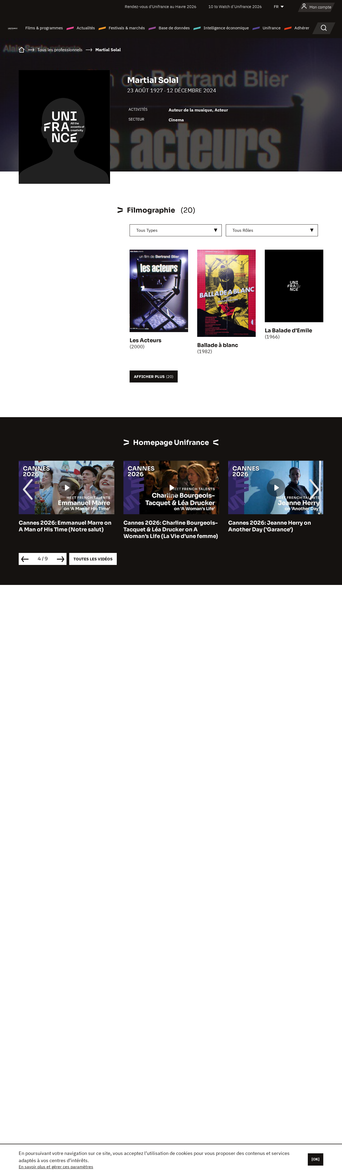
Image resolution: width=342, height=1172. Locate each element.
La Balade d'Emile (288, 330)
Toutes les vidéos (92, 558)
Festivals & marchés (127, 27)
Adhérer (301, 27)
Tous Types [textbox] (147, 230)
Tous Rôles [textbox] (242, 230)
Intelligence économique (226, 27)
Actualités (86, 27)
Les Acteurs (145, 340)
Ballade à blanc (217, 345)
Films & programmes (44, 27)
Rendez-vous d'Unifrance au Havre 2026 (160, 6)
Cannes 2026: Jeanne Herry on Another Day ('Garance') (209, 526)
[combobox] (176, 230)
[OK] (316, 1159)
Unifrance (272, 27)
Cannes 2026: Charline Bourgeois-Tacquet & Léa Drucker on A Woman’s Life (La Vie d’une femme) (110, 530)
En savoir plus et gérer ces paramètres (56, 1166)
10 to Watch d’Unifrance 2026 (235, 6)
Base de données (174, 27)
